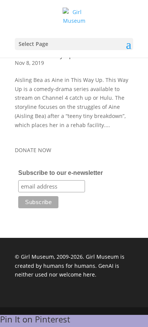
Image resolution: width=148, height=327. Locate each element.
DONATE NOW (33, 150)
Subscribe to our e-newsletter (60, 173)
